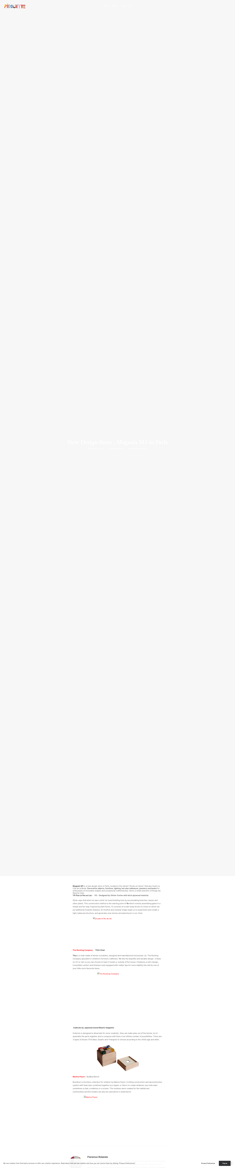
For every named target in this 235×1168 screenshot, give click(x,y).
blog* (106, 6)
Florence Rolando (138, 449)
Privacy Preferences (208, 1163)
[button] (218, 6)
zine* (115, 6)
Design (121, 449)
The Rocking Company (83, 950)
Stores (113, 449)
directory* (127, 6)
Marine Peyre (79, 1077)
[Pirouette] (14, 5)
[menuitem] (105, 6)
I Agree (224, 1163)
